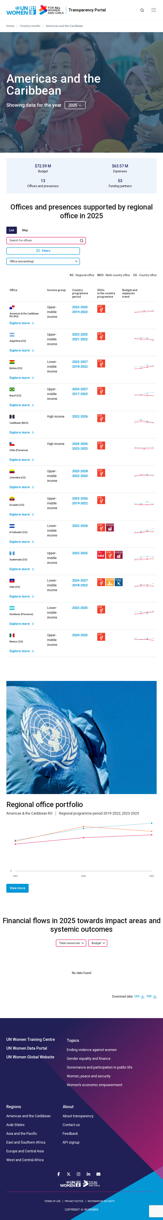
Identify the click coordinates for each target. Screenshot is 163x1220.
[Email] (98, 1174)
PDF (149, 996)
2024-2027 (80, 389)
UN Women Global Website (30, 1057)
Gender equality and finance (89, 1058)
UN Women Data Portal (26, 1048)
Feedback (70, 1133)
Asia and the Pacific (21, 1133)
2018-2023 (80, 585)
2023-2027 (80, 362)
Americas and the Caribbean (28, 1116)
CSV (137, 996)
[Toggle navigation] (154, 10)
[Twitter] (69, 1174)
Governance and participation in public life (99, 1067)
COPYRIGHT (72, 1209)
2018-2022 (80, 366)
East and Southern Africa (25, 1142)
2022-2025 (80, 553)
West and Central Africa (25, 1160)
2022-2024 (80, 476)
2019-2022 (80, 312)
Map (25, 230)
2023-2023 (80, 448)
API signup (71, 1142)
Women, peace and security (89, 1076)
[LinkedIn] (88, 1174)
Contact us (71, 1124)
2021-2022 (80, 339)
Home (10, 26)
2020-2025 (80, 635)
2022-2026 (80, 416)
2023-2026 (80, 498)
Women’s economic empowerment (94, 1085)
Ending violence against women (92, 1049)
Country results (30, 26)
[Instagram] (79, 1174)
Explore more (20, 323)
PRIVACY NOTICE (74, 1201)
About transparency (78, 1116)
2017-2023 (80, 394)
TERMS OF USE (52, 1201)
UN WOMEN (91, 1209)
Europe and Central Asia (25, 1151)
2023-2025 (80, 307)
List (11, 230)
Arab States (15, 1124)
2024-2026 (80, 444)
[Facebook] (59, 1174)
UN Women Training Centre (30, 1039)
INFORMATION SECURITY (101, 1201)
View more (17, 888)
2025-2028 (80, 471)
